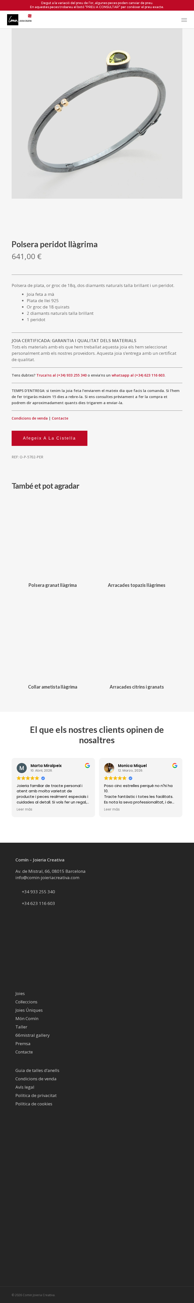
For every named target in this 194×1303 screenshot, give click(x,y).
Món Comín (26, 1018)
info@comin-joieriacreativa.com (47, 877)
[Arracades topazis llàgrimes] (137, 537)
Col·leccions (26, 1002)
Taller (21, 1027)
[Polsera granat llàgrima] (52, 537)
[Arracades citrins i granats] (137, 638)
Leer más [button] (24, 809)
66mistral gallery (32, 1035)
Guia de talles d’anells (37, 1070)
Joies (20, 993)
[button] (184, 19)
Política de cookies (33, 1104)
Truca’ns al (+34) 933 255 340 (61, 375)
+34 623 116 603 (38, 903)
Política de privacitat (36, 1095)
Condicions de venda (30, 418)
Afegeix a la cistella (49, 438)
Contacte (60, 418)
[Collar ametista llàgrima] (52, 638)
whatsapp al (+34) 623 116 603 (138, 375)
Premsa (23, 1043)
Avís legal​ (24, 1087)
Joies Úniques (29, 1010)
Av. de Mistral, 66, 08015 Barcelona (50, 871)
